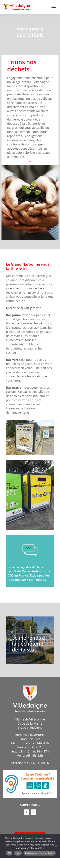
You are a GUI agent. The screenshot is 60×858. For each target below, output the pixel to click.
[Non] (56, 846)
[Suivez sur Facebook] (26, 812)
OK (9, 853)
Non (18, 853)
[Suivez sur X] (33, 812)
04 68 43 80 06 (39, 763)
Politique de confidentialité (39, 853)
